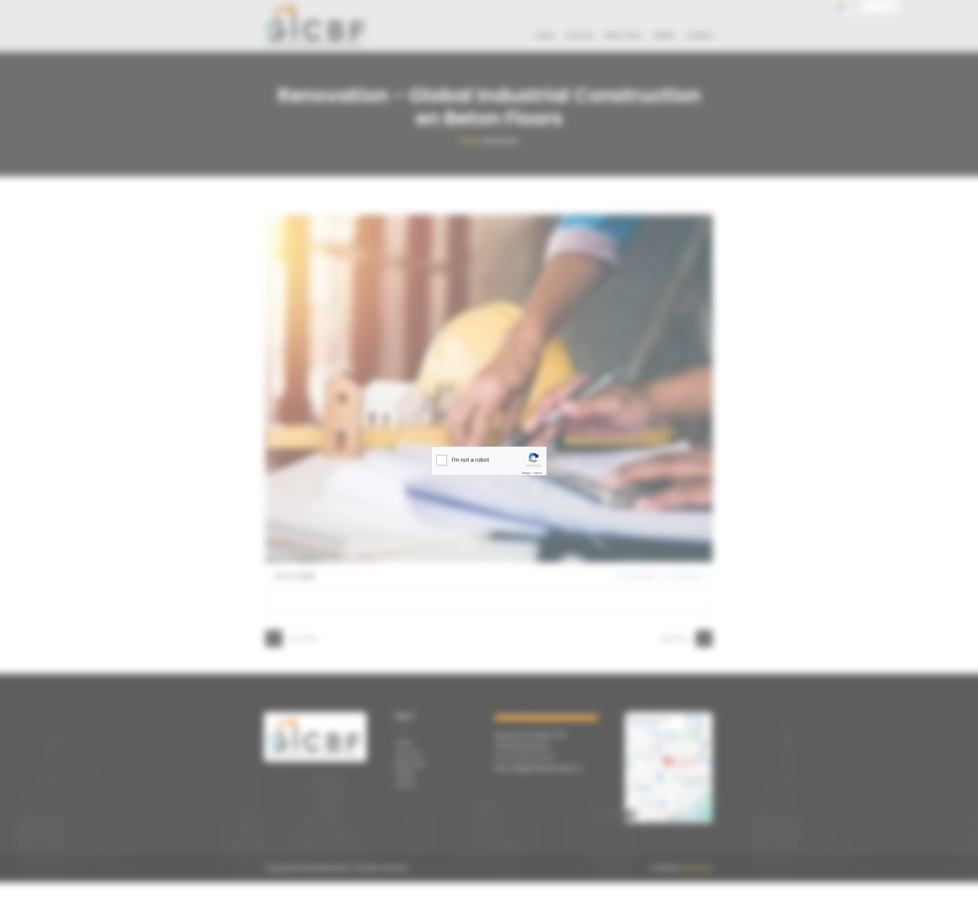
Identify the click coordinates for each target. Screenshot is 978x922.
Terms (537, 473)
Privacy (526, 473)
